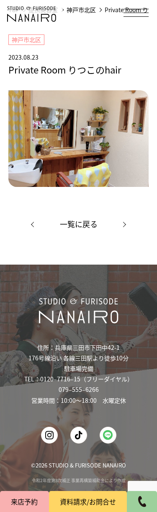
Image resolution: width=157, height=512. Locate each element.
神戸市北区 (26, 39)
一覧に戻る (79, 223)
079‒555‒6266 (79, 389)
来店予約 (24, 501)
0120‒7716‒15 (60, 379)
